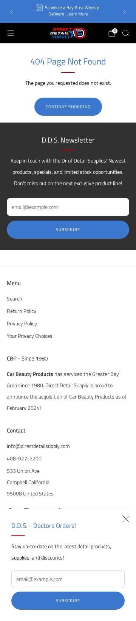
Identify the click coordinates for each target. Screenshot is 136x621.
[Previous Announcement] (11, 11)
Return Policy (21, 311)
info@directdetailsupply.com (38, 446)
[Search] (125, 33)
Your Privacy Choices (30, 336)
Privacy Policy (22, 323)
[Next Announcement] (124, 11)
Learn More (77, 13)
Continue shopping (68, 107)
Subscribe (68, 601)
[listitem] (68, 11)
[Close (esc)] (126, 519)
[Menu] (10, 33)
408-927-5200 (24, 458)
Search (14, 298)
